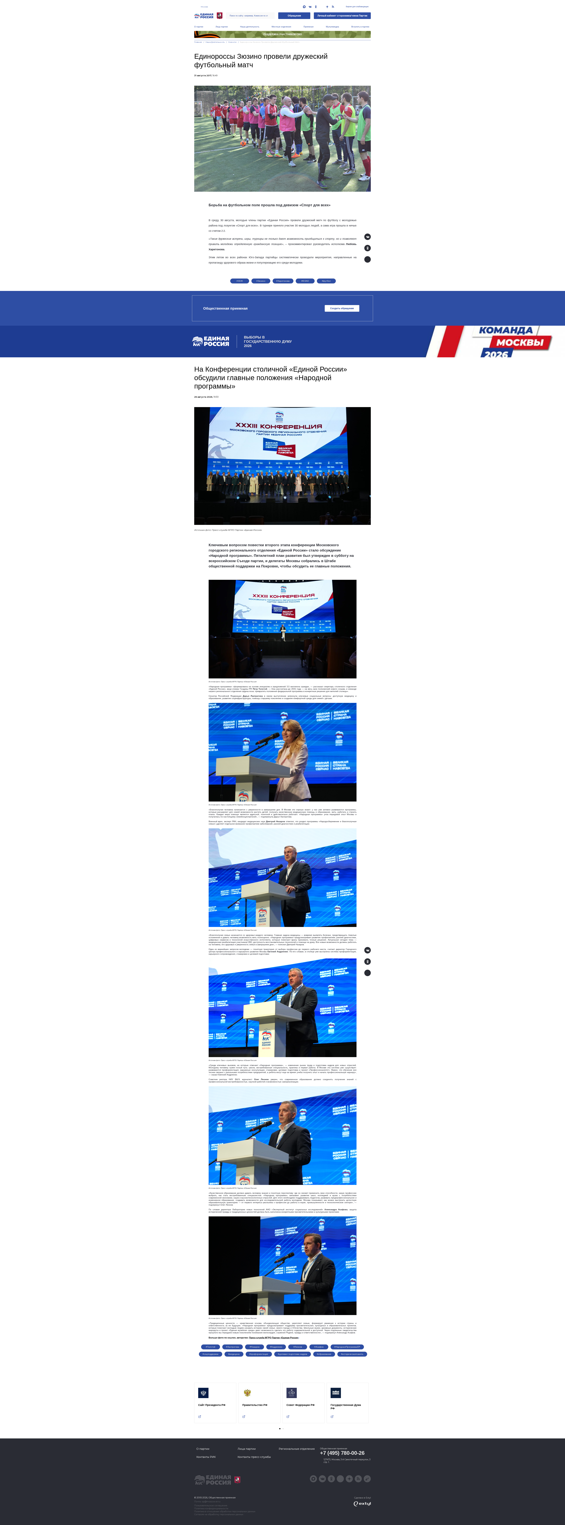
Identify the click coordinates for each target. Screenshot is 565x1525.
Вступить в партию (360, 26)
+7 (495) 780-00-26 (342, 1453)
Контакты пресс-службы (254, 1457)
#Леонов (297, 1347)
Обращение (294, 15)
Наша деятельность (249, 26)
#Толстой (210, 1347)
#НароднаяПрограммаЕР (347, 1347)
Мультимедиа (332, 26)
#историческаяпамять (352, 1354)
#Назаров (254, 1347)
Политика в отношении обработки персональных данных (224, 1511)
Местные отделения (281, 26)
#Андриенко (276, 1347)
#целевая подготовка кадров (292, 1354)
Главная (198, 42)
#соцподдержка (210, 1354)
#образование (324, 1354)
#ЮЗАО (305, 281)
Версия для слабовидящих (357, 7)
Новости (232, 42)
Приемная (309, 26)
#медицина (234, 1354)
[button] (279, 1428)
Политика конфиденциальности (211, 1508)
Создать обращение (342, 308)
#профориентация (258, 1354)
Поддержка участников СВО (282, 34)
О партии (198, 26)
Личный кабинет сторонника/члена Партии (342, 15)
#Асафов (318, 1347)
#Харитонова (283, 281)
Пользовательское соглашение (210, 1505)
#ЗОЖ (240, 281)
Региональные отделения (297, 1449)
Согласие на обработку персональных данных (218, 1514)
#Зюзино (260, 281)
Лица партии (222, 26)
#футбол (326, 281)
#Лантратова (232, 1347)
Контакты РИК (206, 1457)
